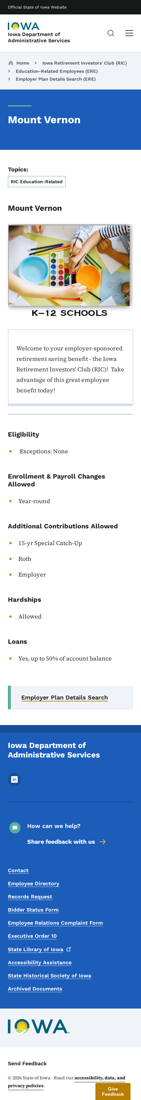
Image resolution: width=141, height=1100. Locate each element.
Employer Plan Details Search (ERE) (56, 79)
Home (22, 63)
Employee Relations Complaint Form (55, 923)
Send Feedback (27, 1063)
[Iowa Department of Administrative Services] (24, 26)
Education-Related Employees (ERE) (57, 71)
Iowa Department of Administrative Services (39, 37)
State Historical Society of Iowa (49, 975)
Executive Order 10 (32, 936)
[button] (113, 1091)
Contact (18, 870)
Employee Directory (33, 883)
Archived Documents (35, 989)
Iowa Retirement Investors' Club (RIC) (84, 63)
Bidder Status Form (33, 910)
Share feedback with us (61, 841)
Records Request (30, 897)
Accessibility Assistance (39, 962)
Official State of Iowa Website (37, 7)
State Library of (35, 949)
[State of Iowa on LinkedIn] (14, 784)
